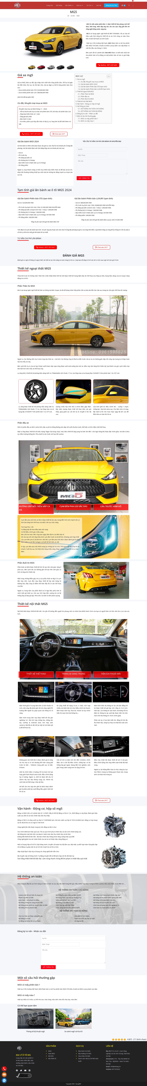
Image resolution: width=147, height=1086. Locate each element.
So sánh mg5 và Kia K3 (73, 1031)
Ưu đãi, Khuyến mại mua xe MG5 (92, 82)
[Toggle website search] (129, 5)
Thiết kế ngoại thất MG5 (85, 91)
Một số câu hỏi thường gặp (86, 116)
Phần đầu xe (85, 96)
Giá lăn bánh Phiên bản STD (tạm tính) (94, 87)
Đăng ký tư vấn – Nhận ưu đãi (87, 114)
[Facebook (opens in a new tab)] (133, 5)
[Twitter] (21, 1070)
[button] (108, 65)
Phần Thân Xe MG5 (87, 94)
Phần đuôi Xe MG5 (87, 99)
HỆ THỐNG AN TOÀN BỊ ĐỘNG (91, 111)
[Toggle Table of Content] (107, 76)
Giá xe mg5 (81, 79)
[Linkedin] (29, 1070)
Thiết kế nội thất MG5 (84, 101)
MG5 (78, 16)
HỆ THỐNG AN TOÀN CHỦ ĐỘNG (92, 109)
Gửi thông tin (84, 178)
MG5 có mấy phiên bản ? (89, 119)
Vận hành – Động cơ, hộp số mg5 (88, 104)
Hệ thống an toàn (83, 106)
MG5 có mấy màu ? (87, 121)
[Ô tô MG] (68, 16)
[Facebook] (17, 1070)
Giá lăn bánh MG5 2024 (89, 84)
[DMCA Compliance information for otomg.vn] (24, 1075)
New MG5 (108, 53)
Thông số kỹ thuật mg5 (35, 1031)
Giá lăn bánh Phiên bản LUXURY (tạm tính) (95, 89)
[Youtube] (25, 1070)
